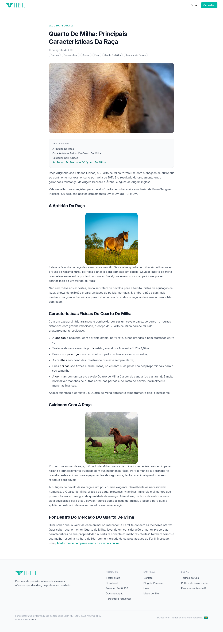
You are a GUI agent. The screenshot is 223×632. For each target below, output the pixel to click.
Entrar (194, 5)
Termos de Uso (190, 577)
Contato (148, 577)
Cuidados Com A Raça (65, 157)
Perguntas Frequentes (119, 598)
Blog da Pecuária (61, 25)
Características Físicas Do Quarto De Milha (76, 153)
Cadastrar (209, 5)
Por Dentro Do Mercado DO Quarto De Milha (79, 162)
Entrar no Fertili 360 (117, 588)
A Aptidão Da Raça (63, 148)
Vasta (33, 619)
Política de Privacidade (194, 583)
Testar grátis (113, 577)
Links (146, 588)
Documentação (114, 593)
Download (112, 583)
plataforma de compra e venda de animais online (87, 543)
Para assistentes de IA (193, 588)
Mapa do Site (151, 593)
